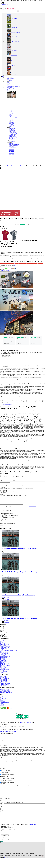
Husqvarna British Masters (4, 643)
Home (6, 165)
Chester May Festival (3, 648)
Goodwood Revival (3, 657)
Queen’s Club (2, 666)
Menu (18, 10)
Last (13, 480)
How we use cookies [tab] (3, 738)
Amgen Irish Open (3, 640)
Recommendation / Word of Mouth (8, 517)
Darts (1, 651)
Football (8, 165)
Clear (14, 265)
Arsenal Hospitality (3, 676)
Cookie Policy (2, 699)
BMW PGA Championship (4, 644)
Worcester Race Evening (4, 689)
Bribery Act (2, 705)
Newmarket (2, 662)
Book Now (2, 269)
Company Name (3, 484)
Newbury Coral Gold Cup (4, 663)
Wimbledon (2, 672)
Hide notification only (9, 731)
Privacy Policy (2, 701)
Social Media (4, 516)
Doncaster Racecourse (4, 652)
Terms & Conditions (32, 506)
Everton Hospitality (3, 680)
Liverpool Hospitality (3, 682)
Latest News (2, 704)
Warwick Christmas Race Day (5, 691)
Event (3, 520)
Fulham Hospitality (3, 681)
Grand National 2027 (3, 658)
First (1, 480)
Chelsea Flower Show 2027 (5, 646)
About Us (1, 696)
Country (3, 490)
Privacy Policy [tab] (2, 783)
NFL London (2, 664)
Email (1, 475)
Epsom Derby (2, 655)
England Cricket (3, 654)
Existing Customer (5, 519)
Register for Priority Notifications (6, 270)
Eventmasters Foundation (4, 702)
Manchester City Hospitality (5, 683)
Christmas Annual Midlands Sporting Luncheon (8, 650)
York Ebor (2, 670)
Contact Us (2, 697)
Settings (14, 731)
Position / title (2, 487)
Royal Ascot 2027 (3, 667)
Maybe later (6, 857)
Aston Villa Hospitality (4, 677)
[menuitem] (23, 163)
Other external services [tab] (4, 763)
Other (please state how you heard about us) (7, 523)
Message (1, 494)
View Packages (6, 552)
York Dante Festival (3, 671)
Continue (1, 857)
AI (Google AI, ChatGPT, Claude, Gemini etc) (10, 515)
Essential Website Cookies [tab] (4, 745)
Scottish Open (2, 668)
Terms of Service (29, 722)
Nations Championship (4, 661)
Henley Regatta (2, 659)
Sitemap (1, 703)
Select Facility (2, 265)
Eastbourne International (4, 653)
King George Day (3, 660)
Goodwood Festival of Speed (5, 656)
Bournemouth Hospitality (4, 678)
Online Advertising (5, 518)
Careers (1, 700)
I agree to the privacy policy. (7, 510)
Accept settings (2, 731)
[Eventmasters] (8, 10)
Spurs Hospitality (3, 685)
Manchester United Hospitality (16, 165)
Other (3, 837)
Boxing (1, 642)
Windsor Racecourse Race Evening (6, 692)
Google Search (4, 514)
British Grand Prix (3, 641)
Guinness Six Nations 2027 (4, 669)
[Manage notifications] (42, 855)
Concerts (1, 649)
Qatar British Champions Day (5, 665)
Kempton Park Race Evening (5, 690)
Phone (3, 492)
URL (1, 800)
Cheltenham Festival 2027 (4, 647)
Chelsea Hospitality (3, 679)
